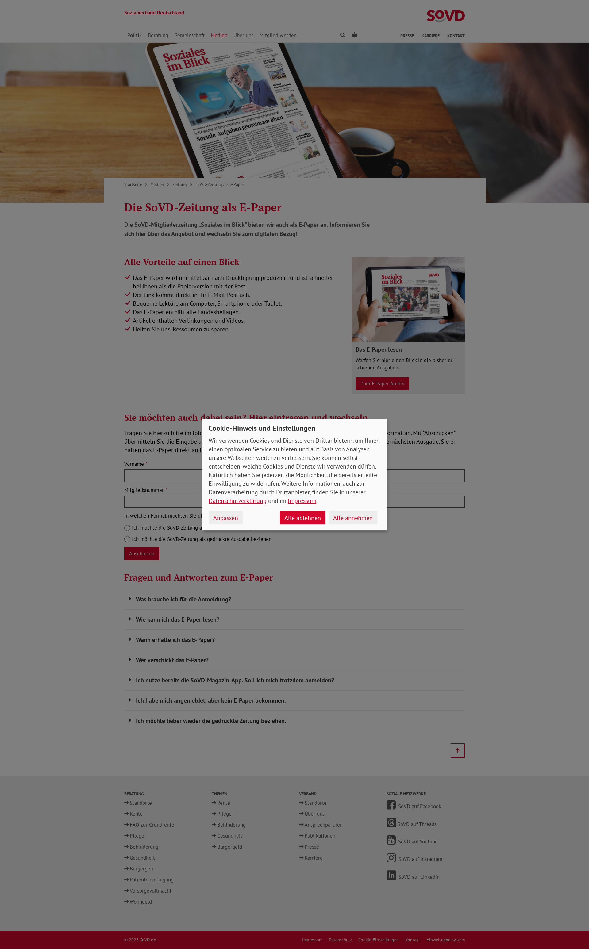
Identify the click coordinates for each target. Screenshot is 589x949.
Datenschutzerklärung (238, 501)
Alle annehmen (353, 518)
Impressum (302, 501)
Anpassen (225, 518)
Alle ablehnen (302, 518)
